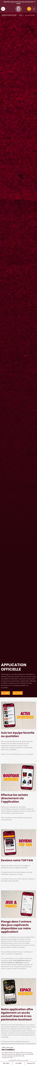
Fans (21, 15)
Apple (7, 693)
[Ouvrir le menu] (3, 9)
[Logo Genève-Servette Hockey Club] (18, 9)
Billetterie (29, 9)
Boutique (34, 9)
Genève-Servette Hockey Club (9, 15)
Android (19, 693)
